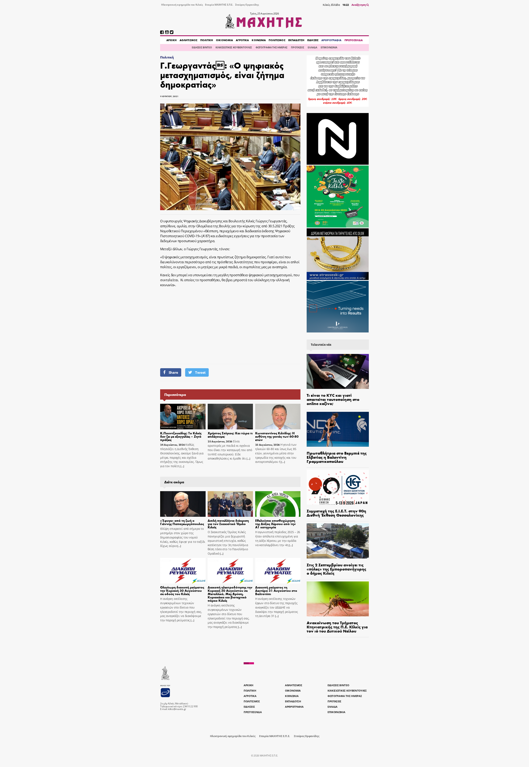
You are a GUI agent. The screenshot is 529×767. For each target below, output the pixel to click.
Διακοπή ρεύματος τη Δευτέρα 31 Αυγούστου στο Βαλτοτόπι (276, 590)
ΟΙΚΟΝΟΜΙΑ (224, 40)
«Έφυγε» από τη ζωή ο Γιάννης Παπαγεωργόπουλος (182, 522)
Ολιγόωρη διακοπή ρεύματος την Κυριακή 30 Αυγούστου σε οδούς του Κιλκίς (182, 590)
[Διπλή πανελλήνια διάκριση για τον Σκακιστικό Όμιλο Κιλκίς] (230, 504)
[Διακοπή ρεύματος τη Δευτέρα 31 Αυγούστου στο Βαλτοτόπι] (278, 571)
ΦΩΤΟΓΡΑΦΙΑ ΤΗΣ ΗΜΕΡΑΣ (271, 47)
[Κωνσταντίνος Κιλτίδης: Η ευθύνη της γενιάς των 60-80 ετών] (278, 416)
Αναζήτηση (359, 5)
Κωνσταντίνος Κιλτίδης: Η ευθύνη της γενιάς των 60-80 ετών (277, 436)
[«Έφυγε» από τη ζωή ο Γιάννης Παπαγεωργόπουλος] (183, 504)
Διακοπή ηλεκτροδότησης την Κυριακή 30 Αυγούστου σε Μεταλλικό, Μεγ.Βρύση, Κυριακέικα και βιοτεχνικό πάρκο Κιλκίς (230, 594)
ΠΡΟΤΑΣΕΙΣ (297, 47)
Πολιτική (167, 57)
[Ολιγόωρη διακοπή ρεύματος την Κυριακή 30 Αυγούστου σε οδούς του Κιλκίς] (183, 571)
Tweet (200, 372)
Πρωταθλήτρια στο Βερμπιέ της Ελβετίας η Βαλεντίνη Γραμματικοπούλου (337, 457)
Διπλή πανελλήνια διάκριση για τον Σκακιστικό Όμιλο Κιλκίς (228, 523)
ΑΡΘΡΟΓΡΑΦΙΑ (331, 40)
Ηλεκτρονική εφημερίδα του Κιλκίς (182, 4)
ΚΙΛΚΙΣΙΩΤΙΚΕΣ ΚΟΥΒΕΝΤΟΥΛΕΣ (234, 47)
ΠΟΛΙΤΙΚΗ (206, 40)
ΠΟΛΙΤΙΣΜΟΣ (277, 40)
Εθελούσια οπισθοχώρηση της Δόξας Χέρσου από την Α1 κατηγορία (275, 523)
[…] (182, 466)
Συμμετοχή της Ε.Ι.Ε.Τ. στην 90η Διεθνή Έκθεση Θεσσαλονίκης (336, 513)
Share (173, 372)
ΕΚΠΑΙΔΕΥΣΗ (296, 40)
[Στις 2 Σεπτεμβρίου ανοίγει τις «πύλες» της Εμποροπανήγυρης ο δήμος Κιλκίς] (338, 540)
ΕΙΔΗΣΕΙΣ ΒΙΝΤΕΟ (202, 47)
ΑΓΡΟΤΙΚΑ (242, 40)
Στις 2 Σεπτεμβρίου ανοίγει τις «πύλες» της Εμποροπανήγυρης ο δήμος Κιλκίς (336, 569)
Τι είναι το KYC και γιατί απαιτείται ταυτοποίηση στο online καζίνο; (333, 399)
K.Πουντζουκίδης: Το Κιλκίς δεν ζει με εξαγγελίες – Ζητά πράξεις (180, 436)
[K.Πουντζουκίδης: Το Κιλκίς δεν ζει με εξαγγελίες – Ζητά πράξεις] (183, 416)
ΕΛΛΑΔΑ (312, 47)
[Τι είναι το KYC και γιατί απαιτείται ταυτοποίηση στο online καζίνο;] (338, 371)
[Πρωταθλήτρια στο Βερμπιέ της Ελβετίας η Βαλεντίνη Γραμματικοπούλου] (338, 429)
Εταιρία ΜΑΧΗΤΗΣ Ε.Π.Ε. (219, 4)
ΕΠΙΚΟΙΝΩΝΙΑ (329, 47)
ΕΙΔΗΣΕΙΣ (312, 40)
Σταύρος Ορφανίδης (247, 4)
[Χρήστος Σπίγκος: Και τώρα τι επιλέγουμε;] (230, 416)
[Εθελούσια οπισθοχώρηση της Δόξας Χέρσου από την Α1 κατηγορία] (278, 504)
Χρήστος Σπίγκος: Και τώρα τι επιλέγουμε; (230, 434)
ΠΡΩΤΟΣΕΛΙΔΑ (353, 40)
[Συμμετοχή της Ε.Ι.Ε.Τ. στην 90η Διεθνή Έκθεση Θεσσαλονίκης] (338, 487)
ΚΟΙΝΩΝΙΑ (259, 40)
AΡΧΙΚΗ (171, 40)
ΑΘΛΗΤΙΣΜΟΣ (188, 40)
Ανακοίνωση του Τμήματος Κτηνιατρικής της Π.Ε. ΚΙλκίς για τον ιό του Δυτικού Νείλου (337, 627)
